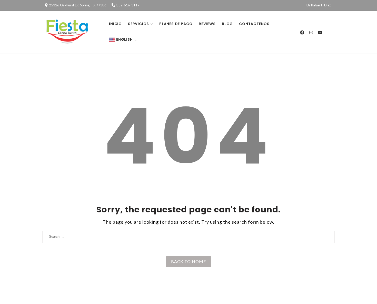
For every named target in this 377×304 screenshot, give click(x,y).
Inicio (115, 23)
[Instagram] (311, 32)
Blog (227, 23)
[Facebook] (302, 32)
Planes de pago (176, 23)
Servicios (138, 23)
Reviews (207, 23)
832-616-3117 (128, 5)
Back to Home (188, 261)
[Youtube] (320, 32)
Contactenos (254, 23)
